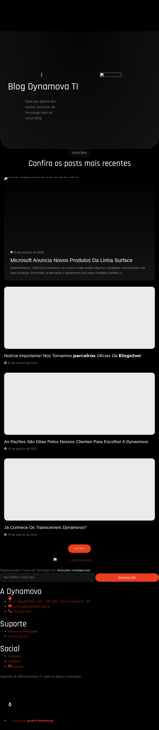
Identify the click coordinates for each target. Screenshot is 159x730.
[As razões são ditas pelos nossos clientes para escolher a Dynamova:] (79, 404)
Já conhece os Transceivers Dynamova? (45, 527)
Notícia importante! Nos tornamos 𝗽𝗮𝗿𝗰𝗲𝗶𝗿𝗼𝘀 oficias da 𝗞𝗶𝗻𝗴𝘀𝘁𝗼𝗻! (73, 355)
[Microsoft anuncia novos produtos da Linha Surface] (79, 228)
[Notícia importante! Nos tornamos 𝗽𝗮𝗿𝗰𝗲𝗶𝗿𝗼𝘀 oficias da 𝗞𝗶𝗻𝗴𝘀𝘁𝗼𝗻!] (79, 318)
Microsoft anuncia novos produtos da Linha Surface (71, 260)
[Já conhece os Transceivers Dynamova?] (79, 489)
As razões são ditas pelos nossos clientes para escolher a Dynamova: (76, 441)
